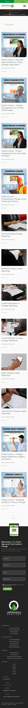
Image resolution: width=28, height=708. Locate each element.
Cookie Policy (9, 704)
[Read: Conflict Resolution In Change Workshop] (14, 292)
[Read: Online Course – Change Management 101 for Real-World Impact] (14, 90)
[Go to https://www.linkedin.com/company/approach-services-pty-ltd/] (11, 619)
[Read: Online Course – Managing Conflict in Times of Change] (14, 484)
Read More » (4, 71)
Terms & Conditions (19, 703)
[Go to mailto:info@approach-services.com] (14, 689)
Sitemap (14, 704)
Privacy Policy (19, 584)
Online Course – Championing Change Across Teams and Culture (14, 198)
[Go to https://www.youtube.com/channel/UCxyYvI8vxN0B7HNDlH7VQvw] (16, 619)
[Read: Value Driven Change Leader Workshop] (14, 398)
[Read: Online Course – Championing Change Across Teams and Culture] (14, 181)
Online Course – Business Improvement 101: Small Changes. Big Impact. (12, 62)
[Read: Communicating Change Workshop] (14, 222)
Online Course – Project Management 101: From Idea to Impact (13, 153)
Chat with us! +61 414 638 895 (14, 14)
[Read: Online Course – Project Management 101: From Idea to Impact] (14, 135)
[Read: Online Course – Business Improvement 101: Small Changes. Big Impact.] (14, 44)
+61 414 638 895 (7, 685)
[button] (24, 6)
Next (14, 518)
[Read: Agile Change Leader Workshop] (14, 361)
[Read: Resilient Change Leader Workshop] (14, 257)
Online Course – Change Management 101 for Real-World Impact (12, 107)
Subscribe (7, 588)
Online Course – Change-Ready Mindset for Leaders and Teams (13, 456)
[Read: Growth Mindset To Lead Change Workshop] (14, 327)
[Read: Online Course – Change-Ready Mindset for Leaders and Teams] (14, 438)
